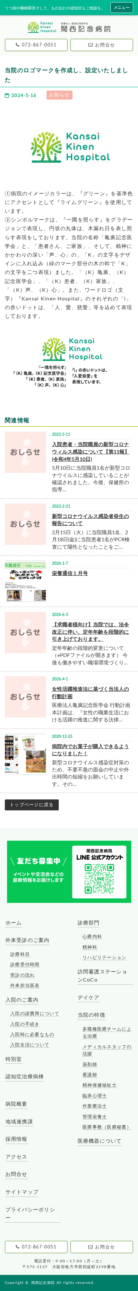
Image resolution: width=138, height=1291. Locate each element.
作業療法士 (94, 1106)
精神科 (89, 947)
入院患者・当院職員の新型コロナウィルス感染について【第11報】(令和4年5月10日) (91, 452)
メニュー (122, 7)
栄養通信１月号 (70, 573)
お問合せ (16, 1174)
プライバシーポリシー (30, 1214)
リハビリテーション (104, 957)
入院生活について (29, 1045)
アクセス (16, 1156)
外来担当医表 (25, 985)
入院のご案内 (22, 999)
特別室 (13, 1059)
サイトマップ (22, 1192)
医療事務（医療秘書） (107, 1127)
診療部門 (89, 922)
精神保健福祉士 (99, 1085)
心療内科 (92, 936)
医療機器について (100, 1141)
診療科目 (20, 954)
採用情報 (16, 1139)
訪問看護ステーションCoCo (103, 976)
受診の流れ (22, 975)
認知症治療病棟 (24, 1076)
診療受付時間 (25, 965)
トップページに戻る (32, 805)
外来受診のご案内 (27, 940)
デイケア (89, 997)
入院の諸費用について (34, 1014)
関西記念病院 (43, 1283)
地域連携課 (19, 1121)
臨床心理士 (94, 1096)
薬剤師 (89, 1064)
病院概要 (16, 1104)
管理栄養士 (94, 1117)
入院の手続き (25, 1024)
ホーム (13, 922)
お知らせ (59, 95)
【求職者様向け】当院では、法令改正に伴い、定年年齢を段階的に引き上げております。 (90, 632)
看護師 (89, 1075)
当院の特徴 (91, 1015)
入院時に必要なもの (32, 1034)
